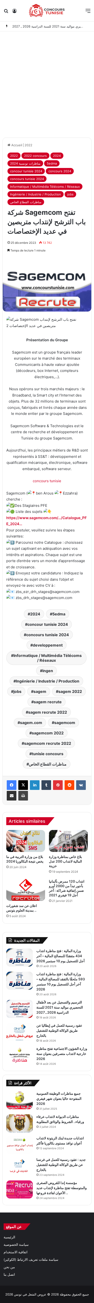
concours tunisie (47, 481)
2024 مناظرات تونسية (25, 163)
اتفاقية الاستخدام (15, 1252)
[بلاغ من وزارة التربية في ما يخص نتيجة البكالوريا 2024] (25, 841)
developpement (48, 645)
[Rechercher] (6, 12)
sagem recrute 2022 (47, 712)
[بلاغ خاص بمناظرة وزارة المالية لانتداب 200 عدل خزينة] (68, 841)
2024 (57, 156)
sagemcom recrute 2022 (47, 743)
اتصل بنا (9, 1274)
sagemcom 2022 (48, 733)
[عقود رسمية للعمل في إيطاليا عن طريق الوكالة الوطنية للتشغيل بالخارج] (19, 1032)
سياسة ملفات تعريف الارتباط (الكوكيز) (31, 1259)
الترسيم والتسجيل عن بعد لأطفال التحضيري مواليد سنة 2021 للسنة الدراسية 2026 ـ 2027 (59, 1007)
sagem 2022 (70, 691)
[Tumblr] (46, 785)
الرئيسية (9, 1237)
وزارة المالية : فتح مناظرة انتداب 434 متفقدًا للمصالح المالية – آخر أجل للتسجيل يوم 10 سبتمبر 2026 (60, 956)
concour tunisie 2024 (26, 171)
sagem (40, 691)
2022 (28, 145)
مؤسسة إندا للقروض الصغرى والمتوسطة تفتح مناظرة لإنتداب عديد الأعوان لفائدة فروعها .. (61, 1188)
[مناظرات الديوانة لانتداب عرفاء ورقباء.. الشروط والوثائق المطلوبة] (19, 1123)
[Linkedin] (35, 785)
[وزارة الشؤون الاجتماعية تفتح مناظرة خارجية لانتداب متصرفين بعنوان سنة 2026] (19, 1055)
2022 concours (35, 156)
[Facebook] (11, 785)
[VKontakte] (81, 785)
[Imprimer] (23, 796)
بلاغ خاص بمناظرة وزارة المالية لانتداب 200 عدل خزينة (65, 861)
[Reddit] (69, 785)
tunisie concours (47, 753)
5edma (52, 163)
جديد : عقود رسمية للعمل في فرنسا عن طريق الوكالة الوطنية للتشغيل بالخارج (61, 1164)
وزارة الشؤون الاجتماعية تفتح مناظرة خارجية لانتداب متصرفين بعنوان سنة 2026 (61, 1053)
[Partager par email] (11, 796)
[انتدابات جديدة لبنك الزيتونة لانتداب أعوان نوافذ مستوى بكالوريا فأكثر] (19, 1145)
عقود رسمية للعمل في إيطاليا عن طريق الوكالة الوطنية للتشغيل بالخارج (59, 1030)
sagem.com (31, 722)
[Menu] (88, 12)
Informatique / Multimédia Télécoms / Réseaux (45, 186)
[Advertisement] (47, 83)
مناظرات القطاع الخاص (25, 202)
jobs (70, 194)
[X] (23, 785)
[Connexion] (14, 12)
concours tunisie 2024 (27, 179)
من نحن (9, 1267)
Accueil (16, 145)
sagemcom (64, 722)
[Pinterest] (58, 785)
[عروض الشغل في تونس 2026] (47, 10)
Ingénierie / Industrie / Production (35, 194)
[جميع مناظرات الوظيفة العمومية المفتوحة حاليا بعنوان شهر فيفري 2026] (19, 1100)
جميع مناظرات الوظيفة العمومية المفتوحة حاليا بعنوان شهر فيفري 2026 (58, 1098)
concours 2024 (59, 171)
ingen (47, 670)
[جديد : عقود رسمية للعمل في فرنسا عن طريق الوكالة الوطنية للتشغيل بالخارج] (19, 1166)
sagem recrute (48, 701)
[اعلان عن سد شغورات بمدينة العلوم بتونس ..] (25, 890)
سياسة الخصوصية (16, 1245)
